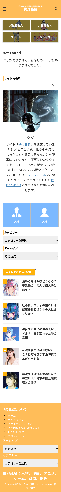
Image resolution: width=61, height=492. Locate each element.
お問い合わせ (16, 432)
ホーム (12, 415)
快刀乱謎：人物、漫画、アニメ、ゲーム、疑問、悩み (30, 475)
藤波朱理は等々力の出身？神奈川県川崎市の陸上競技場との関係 (39, 378)
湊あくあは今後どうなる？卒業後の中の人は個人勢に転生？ (39, 285)
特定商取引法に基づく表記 (24, 428)
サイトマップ (16, 420)
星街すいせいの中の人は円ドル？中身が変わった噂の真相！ (39, 333)
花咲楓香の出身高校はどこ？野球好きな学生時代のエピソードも (39, 354)
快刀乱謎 (24, 144)
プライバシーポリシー (21, 424)
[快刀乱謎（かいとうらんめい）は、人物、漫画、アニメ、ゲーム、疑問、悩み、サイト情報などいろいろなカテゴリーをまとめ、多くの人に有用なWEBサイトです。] (30, 9)
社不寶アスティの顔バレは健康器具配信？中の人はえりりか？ (39, 309)
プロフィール (37, 175)
